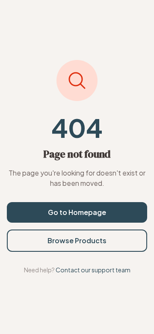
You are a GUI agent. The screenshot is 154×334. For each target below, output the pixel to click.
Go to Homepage (77, 212)
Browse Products (77, 240)
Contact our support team (93, 270)
